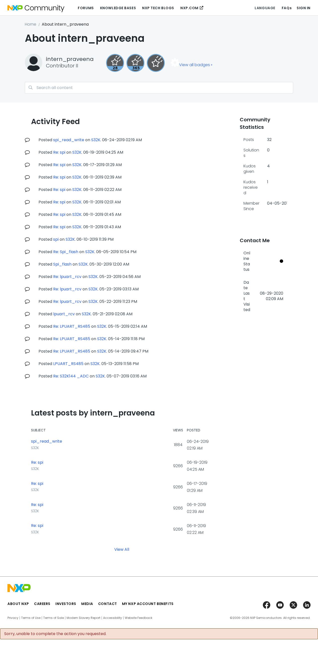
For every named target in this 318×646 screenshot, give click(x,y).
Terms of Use (30, 617)
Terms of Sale (53, 617)
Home (30, 24)
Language (265, 7)
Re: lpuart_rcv (67, 276)
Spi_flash (62, 264)
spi (56, 239)
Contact (107, 603)
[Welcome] (156, 63)
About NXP (18, 603)
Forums (86, 7)
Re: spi (59, 152)
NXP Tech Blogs (158, 7)
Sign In (304, 7)
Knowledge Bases (118, 7)
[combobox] (159, 87)
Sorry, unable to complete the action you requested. (55, 634)
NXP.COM (189, 7)
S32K (95, 140)
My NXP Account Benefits (148, 603)
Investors (65, 603)
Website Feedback (138, 617)
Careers (42, 603)
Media (87, 603)
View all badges (194, 65)
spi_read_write (68, 140)
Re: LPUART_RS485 (71, 326)
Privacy (12, 617)
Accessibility (112, 617)
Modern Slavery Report (83, 617)
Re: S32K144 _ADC (71, 376)
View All (121, 549)
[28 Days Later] (115, 63)
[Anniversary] (135, 63)
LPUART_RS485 (68, 364)
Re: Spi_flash (65, 252)
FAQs (287, 7)
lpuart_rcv (64, 314)
